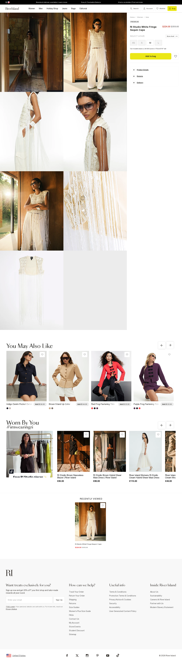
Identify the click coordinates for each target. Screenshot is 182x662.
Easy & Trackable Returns (91, 2)
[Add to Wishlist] (175, 56)
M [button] (150, 43)
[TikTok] (117, 655)
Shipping (72, 600)
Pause (10, 85)
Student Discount (77, 630)
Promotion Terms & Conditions (122, 596)
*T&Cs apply (10, 607)
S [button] (142, 43)
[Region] (8, 2)
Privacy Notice (11, 609)
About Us (154, 592)
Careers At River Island (160, 600)
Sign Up (59, 600)
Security (113, 603)
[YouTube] (108, 655)
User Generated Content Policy (122, 611)
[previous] (161, 345)
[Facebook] (67, 655)
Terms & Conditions (117, 592)
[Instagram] (87, 655)
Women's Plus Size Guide (80, 611)
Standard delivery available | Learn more (51, 2)
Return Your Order (77, 596)
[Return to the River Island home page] (14, 9)
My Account (74, 623)
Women (140, 17)
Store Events (75, 627)
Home (132, 17)
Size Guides (74, 607)
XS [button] (133, 43)
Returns (72, 603)
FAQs (71, 615)
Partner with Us (156, 603)
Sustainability (156, 596)
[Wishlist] (102, 505)
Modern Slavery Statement (161, 607)
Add (40, 404)
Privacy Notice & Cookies (120, 600)
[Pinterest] (97, 655)
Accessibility (114, 607)
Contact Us (74, 619)
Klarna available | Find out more (130, 2)
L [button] (158, 43)
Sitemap (72, 634)
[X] (77, 655)
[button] (95, 52)
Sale (147, 17)
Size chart (170, 36)
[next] (170, 345)
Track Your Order (76, 592)
